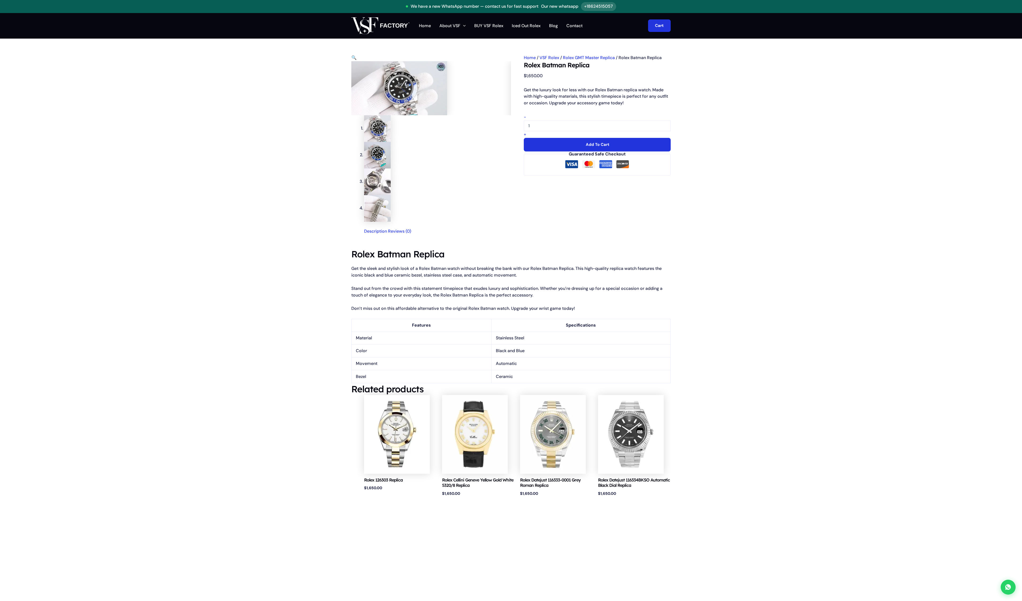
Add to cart (597, 144)
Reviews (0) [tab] (399, 231)
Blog (553, 25)
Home (425, 25)
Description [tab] (375, 231)
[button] (463, 25)
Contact (574, 25)
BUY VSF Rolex (488, 25)
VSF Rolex (549, 57)
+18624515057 (598, 6)
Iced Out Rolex (526, 25)
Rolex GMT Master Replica (589, 57)
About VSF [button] (449, 25)
